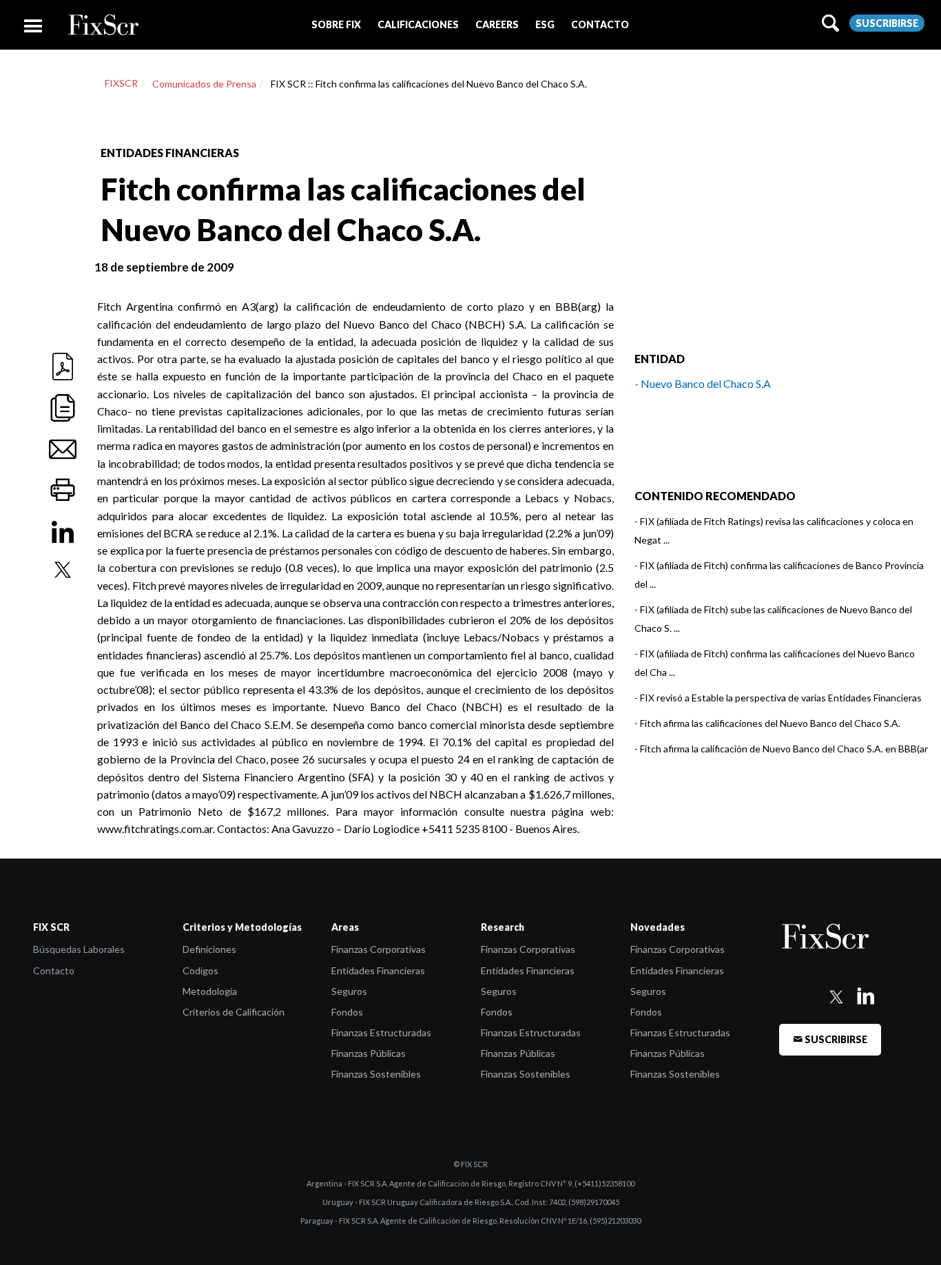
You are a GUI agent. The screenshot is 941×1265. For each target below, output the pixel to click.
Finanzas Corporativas (378, 949)
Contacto (53, 970)
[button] (336, 24)
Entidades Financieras (378, 970)
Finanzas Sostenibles (376, 1074)
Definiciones (209, 949)
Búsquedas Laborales (79, 949)
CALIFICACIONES (418, 24)
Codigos (200, 970)
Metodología (210, 991)
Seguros (349, 991)
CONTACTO (600, 24)
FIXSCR (121, 83)
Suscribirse (887, 23)
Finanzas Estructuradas (381, 1032)
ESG (545, 24)
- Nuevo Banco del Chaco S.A (702, 383)
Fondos (347, 1012)
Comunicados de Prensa (204, 84)
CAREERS (497, 24)
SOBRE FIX (336, 24)
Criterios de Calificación (234, 1012)
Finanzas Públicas (368, 1053)
